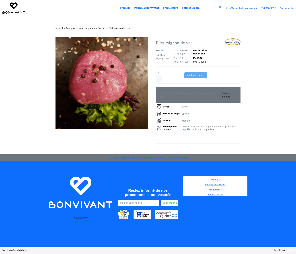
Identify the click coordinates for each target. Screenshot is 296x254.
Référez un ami (215, 194)
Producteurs (215, 189)
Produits (215, 179)
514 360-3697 (268, 8)
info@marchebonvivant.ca (241, 8)
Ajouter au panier (196, 75)
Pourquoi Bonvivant (215, 184)
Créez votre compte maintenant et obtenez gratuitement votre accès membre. (148, 157)
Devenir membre (226, 95)
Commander (287, 8)
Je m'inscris (170, 203)
